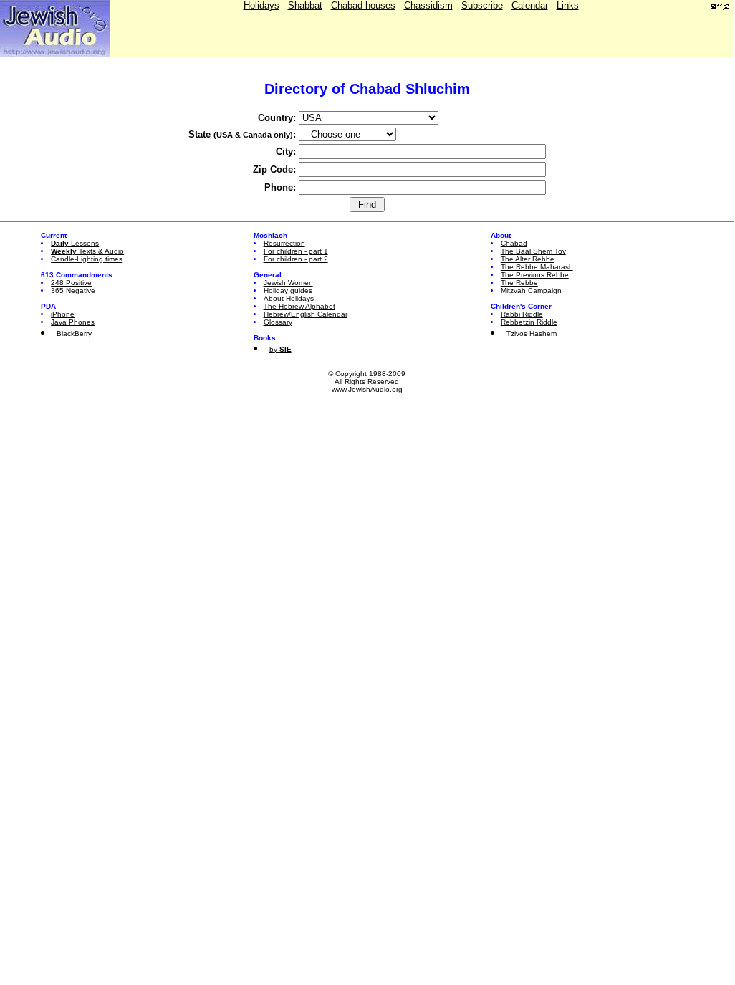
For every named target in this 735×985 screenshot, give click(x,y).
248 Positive (71, 283)
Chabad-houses (363, 5)
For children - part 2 (296, 259)
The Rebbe (519, 283)
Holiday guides (288, 290)
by (280, 349)
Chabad (514, 243)
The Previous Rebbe (535, 275)
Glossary (278, 322)
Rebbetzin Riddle (529, 322)
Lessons (75, 243)
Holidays (261, 5)
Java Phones (73, 322)
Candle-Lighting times (87, 259)
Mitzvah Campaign (531, 290)
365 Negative (73, 290)
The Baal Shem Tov (533, 251)
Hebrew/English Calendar (305, 314)
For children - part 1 (296, 251)
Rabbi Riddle (522, 314)
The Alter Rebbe (527, 259)
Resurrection (284, 243)
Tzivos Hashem (531, 333)
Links (568, 5)
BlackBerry (74, 333)
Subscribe (482, 5)
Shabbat (305, 5)
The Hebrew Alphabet (299, 306)
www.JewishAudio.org (367, 389)
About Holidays (289, 298)
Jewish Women (288, 283)
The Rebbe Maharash (537, 267)
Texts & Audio (87, 251)
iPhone (63, 314)
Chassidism (428, 5)
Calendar (529, 5)
